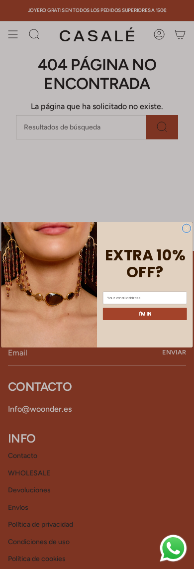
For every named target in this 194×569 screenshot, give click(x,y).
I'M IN (145, 313)
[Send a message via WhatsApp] (173, 548)
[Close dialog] (186, 228)
